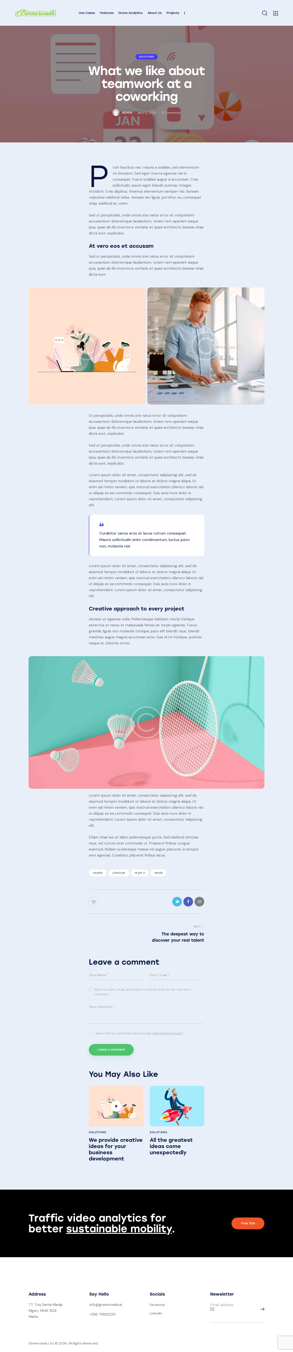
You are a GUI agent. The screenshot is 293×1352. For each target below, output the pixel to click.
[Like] (94, 901)
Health (98, 873)
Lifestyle (118, 873)
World (158, 873)
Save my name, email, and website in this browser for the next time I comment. (142, 992)
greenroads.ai (110, 1304)
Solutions (146, 56)
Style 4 (140, 873)
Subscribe (261, 1309)
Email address (222, 1304)
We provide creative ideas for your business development (116, 1149)
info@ (94, 1304)
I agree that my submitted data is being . (139, 1033)
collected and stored (166, 1033)
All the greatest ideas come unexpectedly (171, 1146)
